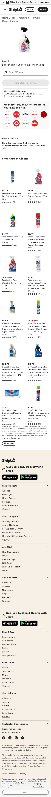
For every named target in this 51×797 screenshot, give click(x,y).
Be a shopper (8, 637)
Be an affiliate (9, 644)
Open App (44, 2)
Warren (5, 706)
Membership (8, 559)
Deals (5, 570)
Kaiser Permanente (11, 729)
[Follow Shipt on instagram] (10, 738)
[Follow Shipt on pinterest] (16, 738)
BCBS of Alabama (11, 733)
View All (6, 509)
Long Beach (8, 713)
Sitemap (6, 601)
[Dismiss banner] (3, 2)
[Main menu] (5, 9)
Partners (6, 597)
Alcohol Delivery (10, 525)
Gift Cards (7, 563)
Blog (4, 594)
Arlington (6, 698)
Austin (5, 668)
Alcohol (6, 491)
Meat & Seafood (10, 506)
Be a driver (7, 641)
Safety (5, 652)
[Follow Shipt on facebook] (3, 738)
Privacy (22, 774)
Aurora (5, 702)
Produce (6, 502)
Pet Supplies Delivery (12, 529)
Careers (6, 586)
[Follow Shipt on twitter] (22, 738)
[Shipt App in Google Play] (29, 477)
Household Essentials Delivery (17, 536)
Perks (5, 648)
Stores (5, 556)
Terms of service (9, 774)
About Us (6, 583)
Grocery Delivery (10, 521)
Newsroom (7, 590)
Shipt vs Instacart (11, 567)
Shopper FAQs (9, 655)
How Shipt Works (10, 552)
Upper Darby (8, 709)
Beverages (7, 494)
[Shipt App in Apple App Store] (10, 477)
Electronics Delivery (12, 532)
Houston (6, 679)
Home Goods (8, 498)
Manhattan (8, 682)
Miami (5, 675)
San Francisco (9, 671)
